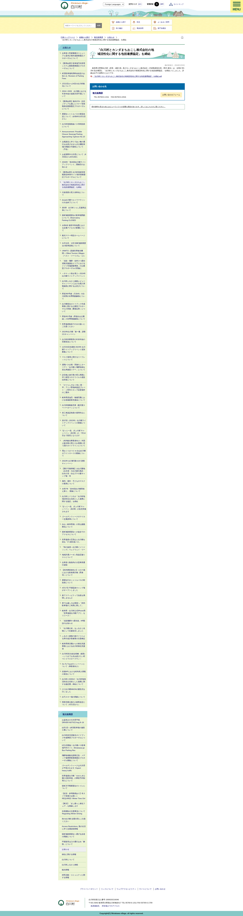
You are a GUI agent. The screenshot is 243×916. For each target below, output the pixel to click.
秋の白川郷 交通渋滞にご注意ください (74, 820)
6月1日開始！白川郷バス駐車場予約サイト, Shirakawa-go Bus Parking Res (73, 747)
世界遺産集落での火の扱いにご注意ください (73, 325)
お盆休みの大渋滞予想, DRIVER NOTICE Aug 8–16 (73, 721)
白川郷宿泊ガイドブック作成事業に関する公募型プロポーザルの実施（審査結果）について (73, 307)
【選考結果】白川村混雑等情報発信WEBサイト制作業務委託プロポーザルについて (73, 174)
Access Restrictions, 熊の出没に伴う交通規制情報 (74, 827)
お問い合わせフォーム (171, 95)
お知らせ (110, 37)
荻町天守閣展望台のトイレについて (73, 787)
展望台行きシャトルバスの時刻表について (73, 581)
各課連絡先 (95, 906)
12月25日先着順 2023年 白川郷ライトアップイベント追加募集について (73, 349)
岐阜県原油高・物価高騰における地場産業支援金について (73, 398)
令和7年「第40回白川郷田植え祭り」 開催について (73, 490)
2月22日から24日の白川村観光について (73, 85)
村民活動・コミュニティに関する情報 (73, 876)
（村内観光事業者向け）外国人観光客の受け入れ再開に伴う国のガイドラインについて (73, 443)
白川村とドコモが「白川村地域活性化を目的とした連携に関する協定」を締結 (73, 498)
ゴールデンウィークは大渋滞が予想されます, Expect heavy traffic (73, 767)
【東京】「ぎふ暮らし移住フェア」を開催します (73, 804)
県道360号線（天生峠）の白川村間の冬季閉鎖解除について (73, 296)
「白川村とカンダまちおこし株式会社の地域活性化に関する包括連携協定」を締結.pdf (127, 76)
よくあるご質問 (163, 22)
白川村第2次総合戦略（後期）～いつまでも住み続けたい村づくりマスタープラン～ (74, 656)
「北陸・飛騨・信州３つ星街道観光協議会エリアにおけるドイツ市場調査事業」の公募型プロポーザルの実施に (73, 264)
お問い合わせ (160, 889)
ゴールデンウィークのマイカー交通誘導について (73, 518)
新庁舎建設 (162, 28)
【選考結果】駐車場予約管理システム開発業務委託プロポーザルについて (73, 65)
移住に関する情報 (69, 854)
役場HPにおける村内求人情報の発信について (74, 672)
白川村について (68, 860)
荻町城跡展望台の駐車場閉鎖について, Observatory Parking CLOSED (73, 217)
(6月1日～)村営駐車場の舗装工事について (73, 729)
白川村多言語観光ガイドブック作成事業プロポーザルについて (73, 737)
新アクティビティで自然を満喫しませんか (73, 596)
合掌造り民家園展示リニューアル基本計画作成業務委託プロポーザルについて (73, 55)
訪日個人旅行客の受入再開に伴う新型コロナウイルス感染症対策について (73, 377)
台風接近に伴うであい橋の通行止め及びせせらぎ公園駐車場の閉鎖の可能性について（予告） (73, 145)
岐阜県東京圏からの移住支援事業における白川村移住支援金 (73, 646)
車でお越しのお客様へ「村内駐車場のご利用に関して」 (73, 604)
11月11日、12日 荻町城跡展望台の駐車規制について (74, 244)
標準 (162, 4)
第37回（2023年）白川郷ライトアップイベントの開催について (74, 422)
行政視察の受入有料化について (73, 193)
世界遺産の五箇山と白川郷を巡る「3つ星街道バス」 (73, 541)
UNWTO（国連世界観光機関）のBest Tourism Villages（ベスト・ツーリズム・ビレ (73, 253)
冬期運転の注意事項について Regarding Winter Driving (73, 812)
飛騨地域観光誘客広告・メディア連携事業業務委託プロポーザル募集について (73, 757)
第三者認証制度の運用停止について (73, 414)
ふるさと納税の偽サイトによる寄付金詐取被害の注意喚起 (73, 637)
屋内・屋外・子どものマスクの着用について (73, 482)
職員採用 (140, 28)
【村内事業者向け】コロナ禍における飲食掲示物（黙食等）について (73, 572)
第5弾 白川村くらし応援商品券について (74, 209)
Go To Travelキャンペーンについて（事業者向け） (73, 665)
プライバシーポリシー (89, 889)
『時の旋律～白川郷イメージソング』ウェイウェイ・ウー (73, 548)
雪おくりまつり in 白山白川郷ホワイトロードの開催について (74, 453)
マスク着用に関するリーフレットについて (73, 358)
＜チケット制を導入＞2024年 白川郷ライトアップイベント (74, 274)
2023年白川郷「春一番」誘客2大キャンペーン (74, 333)
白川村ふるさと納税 (70, 865)
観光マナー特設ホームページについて (73, 236)
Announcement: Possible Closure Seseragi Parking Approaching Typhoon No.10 (73, 134)
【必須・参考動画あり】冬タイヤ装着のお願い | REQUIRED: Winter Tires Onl (73, 795)
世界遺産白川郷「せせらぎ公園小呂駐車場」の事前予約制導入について (73, 778)
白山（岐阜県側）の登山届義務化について (73, 525)
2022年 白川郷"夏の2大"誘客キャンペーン (73, 462)
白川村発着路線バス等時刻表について (73, 125)
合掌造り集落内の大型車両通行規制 (73, 563)
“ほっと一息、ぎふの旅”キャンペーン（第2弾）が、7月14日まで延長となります (74, 433)
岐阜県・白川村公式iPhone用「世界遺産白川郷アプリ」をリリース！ (73, 613)
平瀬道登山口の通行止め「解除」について (73, 843)
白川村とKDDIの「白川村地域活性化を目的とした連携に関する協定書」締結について (74, 681)
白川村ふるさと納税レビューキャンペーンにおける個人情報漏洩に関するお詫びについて (73, 285)
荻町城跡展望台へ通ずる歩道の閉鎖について (73, 835)
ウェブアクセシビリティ (126, 889)
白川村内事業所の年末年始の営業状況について (73, 340)
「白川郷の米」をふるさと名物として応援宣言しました (73, 629)
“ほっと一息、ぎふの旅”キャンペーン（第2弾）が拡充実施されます (74, 508)
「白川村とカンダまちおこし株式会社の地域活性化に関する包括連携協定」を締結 (73, 184)
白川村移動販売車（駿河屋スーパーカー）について (73, 406)
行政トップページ (68, 37)
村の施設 (119, 28)
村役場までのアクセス (111, 906)
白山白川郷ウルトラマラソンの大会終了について (73, 201)
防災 (138, 22)
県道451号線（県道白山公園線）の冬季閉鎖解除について (73, 317)
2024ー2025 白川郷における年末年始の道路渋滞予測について (74, 93)
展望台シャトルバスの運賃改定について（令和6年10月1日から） (74, 116)
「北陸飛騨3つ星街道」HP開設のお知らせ (73, 622)
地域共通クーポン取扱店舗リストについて (73, 556)
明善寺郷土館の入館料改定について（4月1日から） (73, 703)
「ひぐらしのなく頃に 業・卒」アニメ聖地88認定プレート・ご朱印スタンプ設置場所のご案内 (73, 388)
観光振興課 (98, 37)
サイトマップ (179, 4)
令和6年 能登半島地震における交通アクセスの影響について (73, 227)
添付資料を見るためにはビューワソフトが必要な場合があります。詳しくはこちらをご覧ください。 (129, 107)
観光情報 (65, 870)
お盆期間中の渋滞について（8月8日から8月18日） (74, 155)
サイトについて (145, 889)
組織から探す (121, 22)
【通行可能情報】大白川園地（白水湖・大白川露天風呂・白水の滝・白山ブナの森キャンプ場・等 (73, 472)
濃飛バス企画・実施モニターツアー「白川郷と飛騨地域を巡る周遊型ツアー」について (73, 367)
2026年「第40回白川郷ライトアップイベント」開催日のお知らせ (74, 164)
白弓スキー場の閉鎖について (73, 697)
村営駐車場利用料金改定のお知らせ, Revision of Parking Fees (73, 75)
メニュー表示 (236, 6)
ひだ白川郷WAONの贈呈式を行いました (73, 690)
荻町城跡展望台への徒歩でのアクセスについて (73, 533)
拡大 (140, 4)
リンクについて (107, 889)
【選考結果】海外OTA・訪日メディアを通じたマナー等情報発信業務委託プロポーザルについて (73, 105)
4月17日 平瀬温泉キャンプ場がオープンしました (73, 589)
